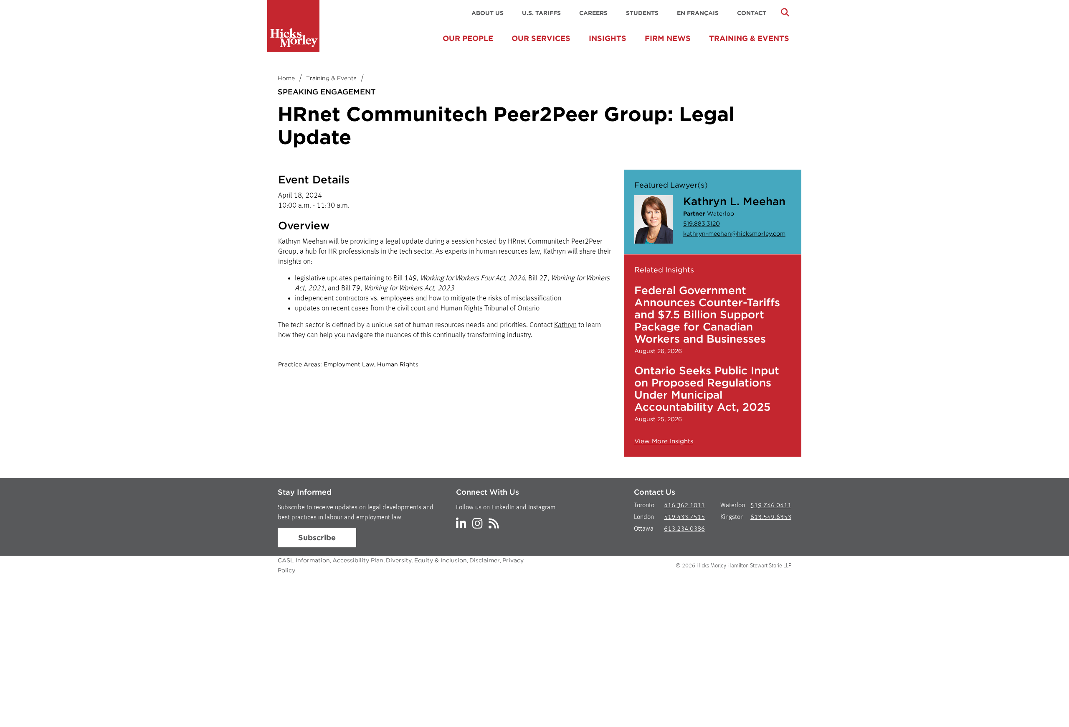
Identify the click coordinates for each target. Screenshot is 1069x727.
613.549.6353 (770, 517)
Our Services (541, 38)
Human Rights (397, 364)
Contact (751, 13)
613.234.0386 (684, 529)
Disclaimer (484, 560)
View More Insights (663, 441)
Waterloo (732, 505)
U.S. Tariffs (541, 13)
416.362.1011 (684, 505)
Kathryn (565, 325)
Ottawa (644, 529)
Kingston (732, 517)
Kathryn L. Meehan (734, 201)
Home (286, 78)
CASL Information (304, 560)
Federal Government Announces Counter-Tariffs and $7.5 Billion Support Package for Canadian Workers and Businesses (707, 314)
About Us (487, 13)
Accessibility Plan (357, 560)
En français (698, 13)
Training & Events (749, 38)
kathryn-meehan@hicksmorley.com (734, 233)
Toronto (644, 505)
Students (642, 13)
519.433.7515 (684, 517)
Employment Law (349, 364)
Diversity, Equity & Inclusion (426, 560)
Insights (607, 38)
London (644, 517)
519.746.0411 (770, 505)
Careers (593, 13)
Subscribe (317, 537)
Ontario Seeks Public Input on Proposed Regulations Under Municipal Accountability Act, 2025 (706, 388)
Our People (468, 38)
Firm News (668, 38)
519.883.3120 (701, 223)
